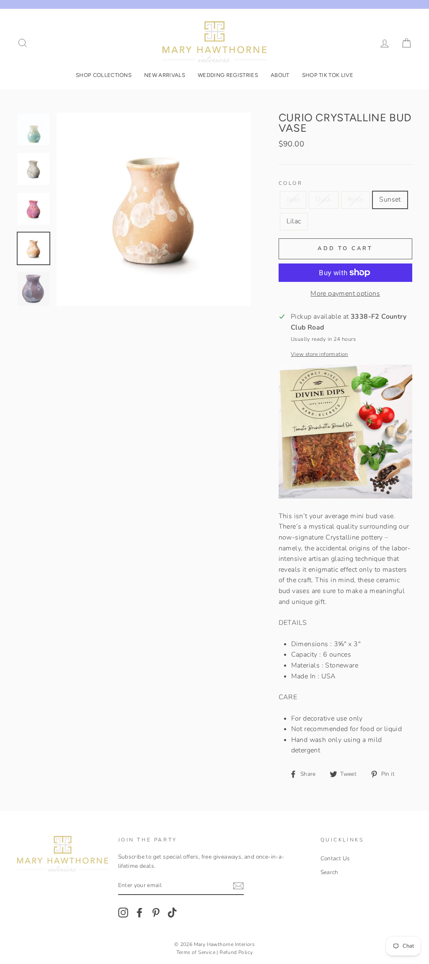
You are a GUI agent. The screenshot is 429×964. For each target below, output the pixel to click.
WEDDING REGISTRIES (228, 75)
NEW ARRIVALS (164, 75)
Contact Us (335, 858)
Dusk (323, 199)
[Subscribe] (238, 885)
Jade (293, 199)
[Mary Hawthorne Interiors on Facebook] (139, 913)
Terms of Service (195, 952)
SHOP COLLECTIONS (104, 75)
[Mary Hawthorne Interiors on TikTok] (172, 913)
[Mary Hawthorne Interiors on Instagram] (123, 913)
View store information (319, 354)
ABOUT (280, 75)
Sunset (390, 199)
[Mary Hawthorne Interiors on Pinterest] (156, 913)
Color (291, 183)
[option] (154, 209)
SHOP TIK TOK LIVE (328, 75)
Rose (356, 199)
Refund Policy (236, 952)
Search (329, 872)
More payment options (345, 293)
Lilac (294, 221)
